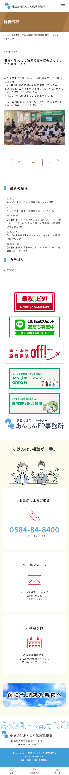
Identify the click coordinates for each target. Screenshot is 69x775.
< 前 (18, 162)
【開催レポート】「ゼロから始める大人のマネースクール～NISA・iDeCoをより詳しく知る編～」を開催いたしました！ (34, 223)
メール (57, 772)
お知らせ (12, 270)
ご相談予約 (34, 772)
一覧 (34, 162)
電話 (11, 772)
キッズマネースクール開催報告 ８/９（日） (30, 202)
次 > (51, 162)
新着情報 (15, 35)
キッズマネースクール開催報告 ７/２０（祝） (31, 210)
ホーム (6, 35)
